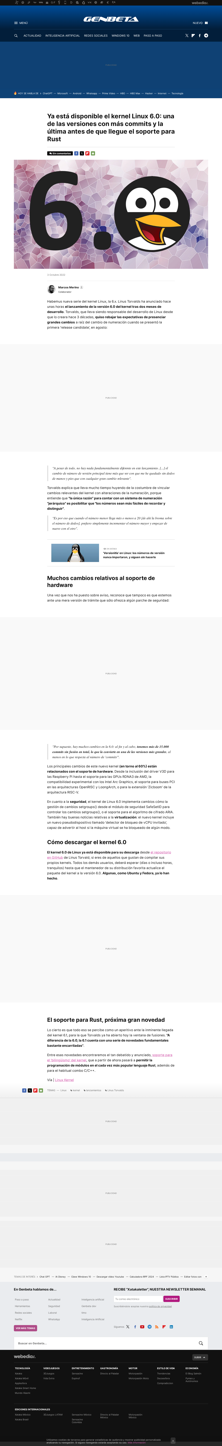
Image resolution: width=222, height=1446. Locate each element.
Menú (23, 23)
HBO (122, 93)
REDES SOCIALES (96, 35)
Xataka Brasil (21, 1419)
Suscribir (171, 1298)
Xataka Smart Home (25, 1388)
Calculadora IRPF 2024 (142, 1276)
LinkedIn (171, 1326)
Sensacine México (81, 1414)
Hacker (149, 93)
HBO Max (135, 93)
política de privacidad (160, 1306)
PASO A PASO (153, 35)
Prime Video (108, 93)
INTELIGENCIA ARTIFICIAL (62, 35)
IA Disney (61, 1276)
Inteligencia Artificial (93, 1319)
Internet (162, 93)
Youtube (142, 1326)
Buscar (201, 1343)
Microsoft (62, 93)
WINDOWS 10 (120, 35)
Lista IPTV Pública (169, 1276)
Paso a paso (22, 1299)
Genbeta (111, 19)
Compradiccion (165, 1383)
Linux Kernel (64, 1080)
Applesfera (21, 1383)
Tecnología (177, 93)
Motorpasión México (135, 1416)
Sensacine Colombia (77, 1421)
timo (84, 1312)
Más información (137, 1442)
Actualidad (54, 1299)
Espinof (76, 1378)
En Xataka (112, 549)
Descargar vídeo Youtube (111, 1276)
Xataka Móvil (21, 1378)
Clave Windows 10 (81, 1276)
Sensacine (77, 1373)
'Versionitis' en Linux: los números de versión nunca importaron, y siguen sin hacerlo (134, 555)
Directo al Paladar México (109, 1416)
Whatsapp (91, 93)
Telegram (206, 35)
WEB (137, 35)
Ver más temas (25, 1328)
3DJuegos (48, 1373)
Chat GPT (45, 1276)
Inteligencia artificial (93, 1299)
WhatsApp (54, 1319)
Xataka (18, 1373)
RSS (157, 1326)
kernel (76, 1090)
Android (77, 93)
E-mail (93, 153)
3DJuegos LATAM (53, 1414)
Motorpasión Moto (139, 1378)
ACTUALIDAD (32, 35)
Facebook (200, 35)
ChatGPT (47, 93)
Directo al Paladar (109, 1373)
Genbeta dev (89, 1306)
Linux (64, 1090)
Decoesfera (163, 1378)
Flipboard (193, 35)
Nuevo (198, 23)
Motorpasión (135, 1373)
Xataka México (23, 1414)
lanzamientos (93, 1090)
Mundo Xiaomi (22, 1393)
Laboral (52, 1312)
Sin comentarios (62, 153)
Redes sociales (23, 1312)
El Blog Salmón (193, 1373)
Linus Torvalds (116, 1090)
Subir (197, 1357)
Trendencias (163, 1373)
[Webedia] (24, 1356)
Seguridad (54, 1306)
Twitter (187, 35)
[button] (70, 287)
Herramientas (22, 1306)
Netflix (18, 1319)
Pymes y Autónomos (192, 1379)
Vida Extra (48, 1378)
